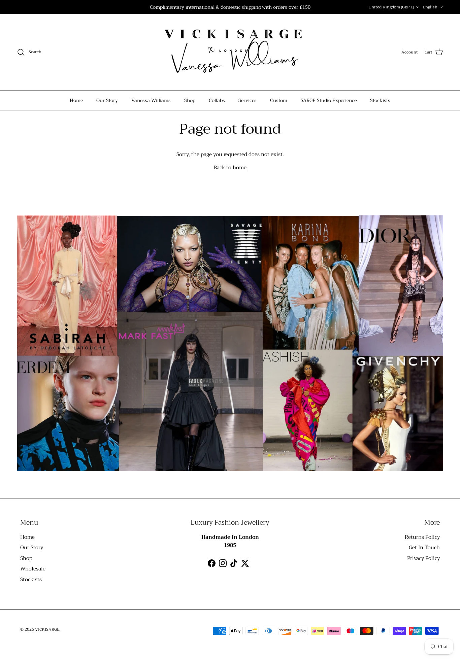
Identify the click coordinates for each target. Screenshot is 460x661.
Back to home (230, 167)
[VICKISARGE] (230, 52)
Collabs (217, 100)
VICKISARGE (47, 629)
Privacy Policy (423, 558)
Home (76, 100)
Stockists (380, 100)
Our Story (107, 100)
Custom (278, 100)
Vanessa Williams (151, 100)
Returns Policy (422, 537)
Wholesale (32, 568)
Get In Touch (424, 547)
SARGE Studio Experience (329, 100)
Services (247, 100)
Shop (189, 100)
